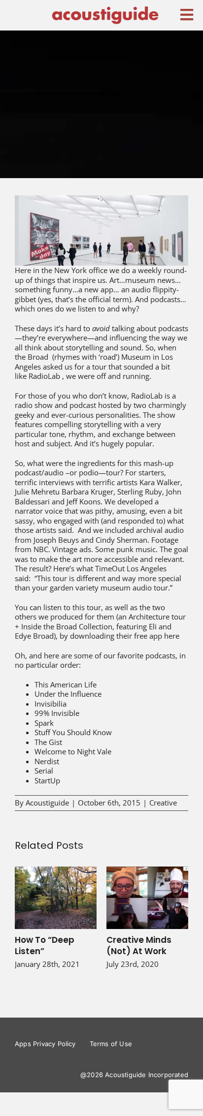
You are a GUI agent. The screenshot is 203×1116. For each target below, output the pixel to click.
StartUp (47, 780)
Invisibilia (50, 704)
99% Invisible (56, 713)
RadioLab (44, 376)
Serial (43, 770)
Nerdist (46, 761)
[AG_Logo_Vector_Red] (105, 8)
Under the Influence (68, 694)
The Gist (48, 742)
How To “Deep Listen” (56, 897)
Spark (44, 723)
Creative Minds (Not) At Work (147, 897)
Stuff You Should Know (73, 732)
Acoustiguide (47, 802)
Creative (163, 802)
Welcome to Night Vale (72, 751)
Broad (38, 357)
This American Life (65, 684)
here (171, 636)
